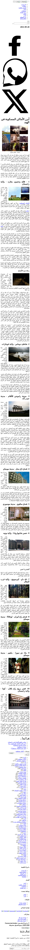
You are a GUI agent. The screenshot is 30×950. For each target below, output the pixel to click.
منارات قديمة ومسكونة (19, 745)
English (24, 876)
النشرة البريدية (22, 919)
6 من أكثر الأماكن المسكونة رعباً (17, 743)
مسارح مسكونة (21, 747)
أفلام (24, 894)
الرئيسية (23, 870)
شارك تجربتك (22, 917)
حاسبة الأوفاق (22, 904)
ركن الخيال (23, 888)
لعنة (2, 226)
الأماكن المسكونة (24, 203)
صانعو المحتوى (22, 875)
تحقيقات (23, 886)
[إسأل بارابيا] (25, 928)
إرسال (11, 948)
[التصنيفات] (24, 2)
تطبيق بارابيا (22, 903)
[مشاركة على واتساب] (15, 86)
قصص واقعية (22, 885)
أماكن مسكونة (20, 751)
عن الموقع (23, 873)
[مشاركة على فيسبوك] (15, 57)
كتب (25, 896)
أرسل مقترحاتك (21, 920)
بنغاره (27, 211)
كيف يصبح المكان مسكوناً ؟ (18, 748)
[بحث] (18, 2)
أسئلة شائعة (22, 872)
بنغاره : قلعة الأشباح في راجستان (17, 742)
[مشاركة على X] (15, 115)
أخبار (24, 883)
